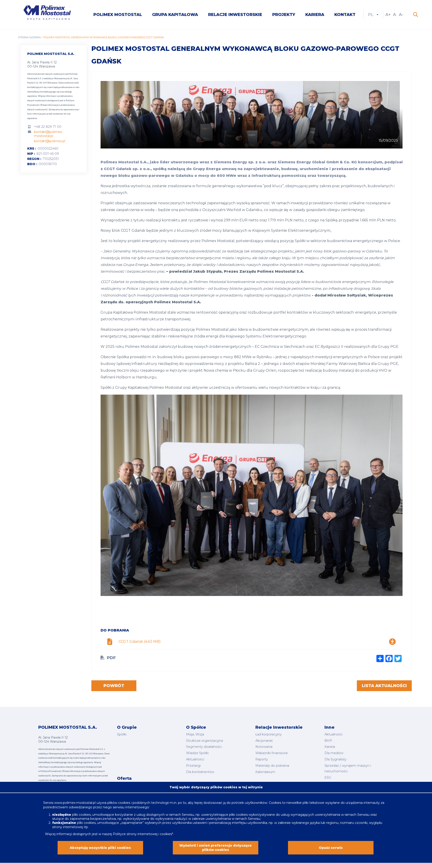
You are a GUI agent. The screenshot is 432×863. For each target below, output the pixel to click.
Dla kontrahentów (200, 772)
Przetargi (193, 766)
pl (373, 14)
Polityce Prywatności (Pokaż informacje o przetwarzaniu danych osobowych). (51, 105)
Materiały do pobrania (272, 766)
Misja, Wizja (195, 734)
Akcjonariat (264, 741)
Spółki (121, 734)
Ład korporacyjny (268, 734)
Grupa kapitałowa (175, 14)
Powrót (114, 685)
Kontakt (345, 14)
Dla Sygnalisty (335, 759)
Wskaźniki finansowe (271, 753)
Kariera (314, 14)
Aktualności (195, 759)
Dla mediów (333, 753)
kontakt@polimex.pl (49, 141)
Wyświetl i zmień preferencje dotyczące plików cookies (215, 848)
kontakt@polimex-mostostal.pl (48, 134)
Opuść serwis (331, 848)
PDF (111, 657)
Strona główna (29, 37)
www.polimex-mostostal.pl (75, 803)
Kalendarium (265, 772)
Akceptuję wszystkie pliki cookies (100, 848)
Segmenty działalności (204, 747)
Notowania (263, 747)
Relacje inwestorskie (235, 14)
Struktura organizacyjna (204, 741)
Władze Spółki (197, 753)
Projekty (283, 14)
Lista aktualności (384, 685)
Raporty (261, 759)
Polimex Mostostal (117, 14)
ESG (327, 777)
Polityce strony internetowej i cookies (142, 834)
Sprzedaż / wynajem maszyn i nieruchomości (347, 768)
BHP (328, 741)
